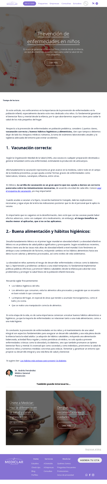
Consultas (66, 3)
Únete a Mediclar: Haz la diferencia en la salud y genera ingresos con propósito (23, 412)
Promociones (62, 471)
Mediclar (67, 459)
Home (36, 459)
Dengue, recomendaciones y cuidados (70, 412)
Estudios (77, 3)
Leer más (53, 62)
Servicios (49, 459)
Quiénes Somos (64, 463)
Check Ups (35, 467)
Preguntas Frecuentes (66, 467)
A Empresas (49, 467)
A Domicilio (48, 463)
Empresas (54, 3)
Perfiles (34, 475)
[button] (43, 3)
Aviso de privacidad (65, 475)
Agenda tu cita (89, 460)
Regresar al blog (93, 449)
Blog (33, 471)
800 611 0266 (29, 3)
